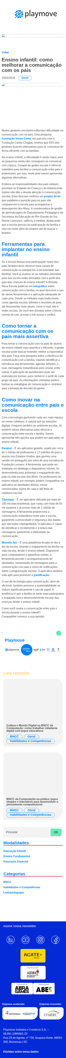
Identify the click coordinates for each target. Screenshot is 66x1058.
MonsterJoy (9, 542)
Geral (24, 77)
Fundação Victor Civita (16, 138)
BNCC (14, 736)
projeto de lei (52, 196)
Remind (7, 448)
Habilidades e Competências (30, 741)
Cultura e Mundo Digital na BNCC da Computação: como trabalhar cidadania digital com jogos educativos (31, 728)
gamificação (41, 575)
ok (56, 832)
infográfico (40, 286)
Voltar (5, 52)
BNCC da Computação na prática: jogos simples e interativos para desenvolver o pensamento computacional (32, 802)
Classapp (8, 499)
